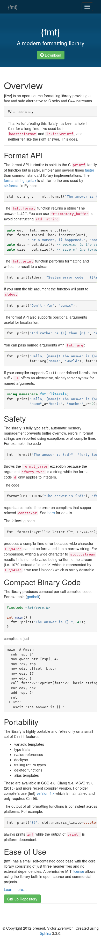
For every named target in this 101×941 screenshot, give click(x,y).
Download (52, 55)
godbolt (33, 596)
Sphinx (45, 933)
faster (89, 170)
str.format (11, 185)
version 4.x (45, 793)
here (51, 512)
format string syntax (20, 180)
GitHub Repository (22, 898)
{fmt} (13, 6)
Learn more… (15, 889)
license (78, 871)
